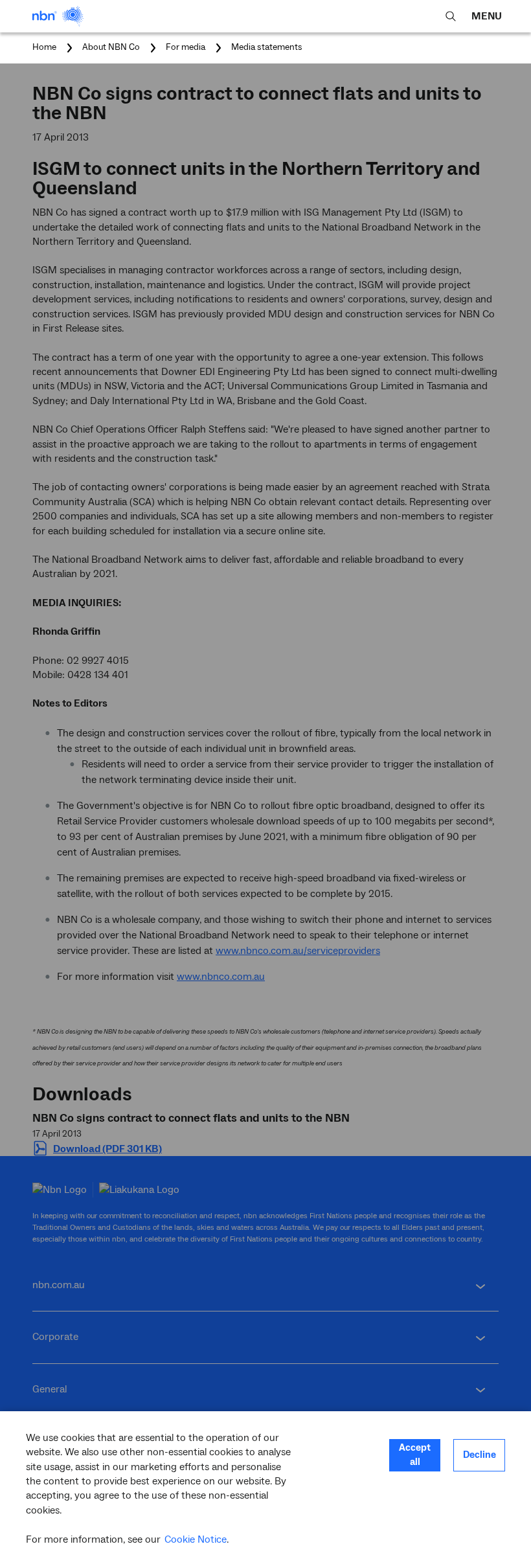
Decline (479, 1455)
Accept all (415, 1455)
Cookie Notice (195, 1539)
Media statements (266, 47)
